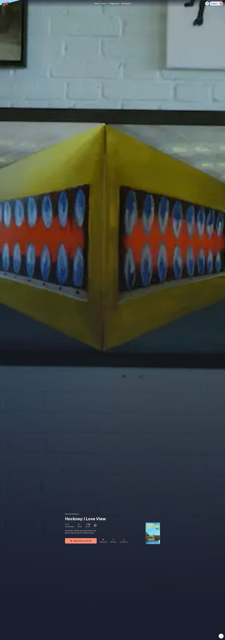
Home (96, 3)
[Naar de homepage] (5, 3)
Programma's (114, 3)
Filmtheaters (126, 3)
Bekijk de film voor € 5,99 (82, 541)
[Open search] (207, 3)
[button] (216, 3)
